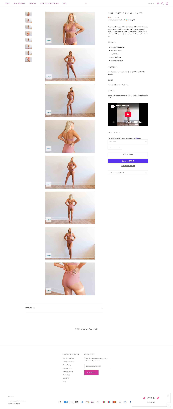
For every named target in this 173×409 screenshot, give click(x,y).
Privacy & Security (68, 362)
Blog (64, 381)
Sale (65, 3)
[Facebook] (114, 132)
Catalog (32, 3)
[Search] (162, 3)
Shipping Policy (67, 368)
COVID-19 (66, 378)
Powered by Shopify (14, 404)
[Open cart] (167, 3)
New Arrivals (19, 3)
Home (7, 3)
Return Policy (67, 365)
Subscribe (91, 373)
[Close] (168, 396)
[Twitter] (117, 132)
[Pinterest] (119, 132)
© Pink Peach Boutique (17, 401)
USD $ (150, 3)
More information (117, 173)
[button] (128, 20)
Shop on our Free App (49, 3)
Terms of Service (68, 372)
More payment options (128, 165)
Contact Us (66, 375)
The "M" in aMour (68, 358)
